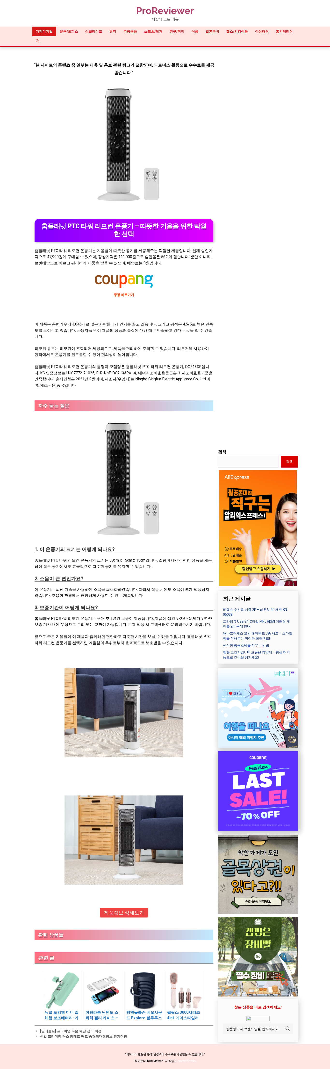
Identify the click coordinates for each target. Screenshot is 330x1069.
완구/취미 (177, 31)
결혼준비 (212, 31)
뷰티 (112, 31)
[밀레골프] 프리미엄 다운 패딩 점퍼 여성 (70, 1031)
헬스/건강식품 (237, 31)
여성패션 (262, 31)
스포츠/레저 (153, 31)
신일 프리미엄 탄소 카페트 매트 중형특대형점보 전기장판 (83, 1036)
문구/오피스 (69, 31)
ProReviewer (165, 10)
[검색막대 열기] (37, 41)
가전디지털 (44, 31)
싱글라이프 (93, 31)
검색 (222, 451)
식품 (195, 31)
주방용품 (130, 31)
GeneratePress (185, 1061)
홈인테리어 (284, 31)
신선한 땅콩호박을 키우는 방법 (246, 645)
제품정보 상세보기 (124, 913)
